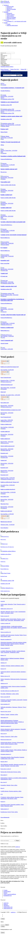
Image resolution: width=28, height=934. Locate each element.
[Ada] (6, 54)
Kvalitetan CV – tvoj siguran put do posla (16, 21)
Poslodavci (6, 5)
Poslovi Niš (23, 69)
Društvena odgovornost (12, 25)
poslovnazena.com (8, 908)
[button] (14, 527)
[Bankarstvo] (11, 62)
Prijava (2, 2)
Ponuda (8, 10)
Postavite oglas (10, 6)
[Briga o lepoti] (11, 63)
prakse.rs (6, 904)
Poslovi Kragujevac (6, 70)
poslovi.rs (17, 846)
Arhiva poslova (10, 16)
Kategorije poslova (11, 18)
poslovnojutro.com (8, 907)
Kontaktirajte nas (8, 895)
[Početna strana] (2, 1)
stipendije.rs (6, 905)
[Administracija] (11, 59)
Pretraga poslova (10, 14)
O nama (8, 24)
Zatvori (6, 924)
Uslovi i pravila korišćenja (10, 894)
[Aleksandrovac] (6, 55)
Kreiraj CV (6, 20)
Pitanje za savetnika (11, 9)
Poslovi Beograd (4, 69)
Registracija (7, 2)
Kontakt (5, 22)
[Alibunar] (6, 58)
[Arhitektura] (11, 61)
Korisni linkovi (7, 891)
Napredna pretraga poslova (7, 66)
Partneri (5, 892)
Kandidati (6, 12)
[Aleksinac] (6, 57)
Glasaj (2, 924)
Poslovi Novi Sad (14, 69)
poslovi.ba (6, 903)
